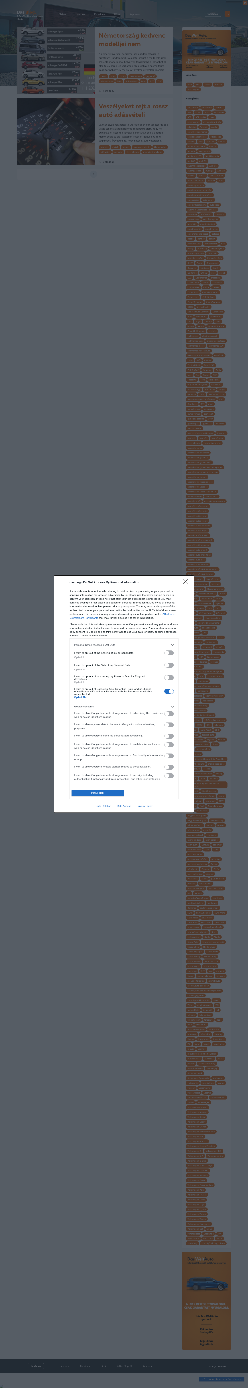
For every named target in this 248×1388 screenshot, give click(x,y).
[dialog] (124, 694)
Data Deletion (103, 805)
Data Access (124, 805)
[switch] (169, 652)
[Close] (186, 582)
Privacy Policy (145, 805)
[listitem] (124, 645)
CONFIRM (98, 793)
